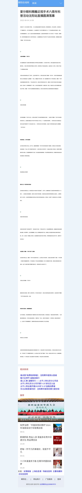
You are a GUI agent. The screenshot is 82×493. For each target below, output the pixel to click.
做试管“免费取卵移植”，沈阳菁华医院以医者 (38, 375)
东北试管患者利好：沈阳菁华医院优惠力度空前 (39, 389)
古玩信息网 (23, 474)
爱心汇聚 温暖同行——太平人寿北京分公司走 (39, 381)
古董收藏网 (57, 471)
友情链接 (27, 471)
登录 (59, 479)
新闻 (34, 3)
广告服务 (48, 479)
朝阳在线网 (23, 2)
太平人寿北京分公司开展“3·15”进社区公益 (37, 383)
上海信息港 (36, 471)
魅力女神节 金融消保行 (29, 378)
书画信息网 (47, 471)
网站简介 (36, 479)
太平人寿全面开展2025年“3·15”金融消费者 (37, 386)
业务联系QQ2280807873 (48, 484)
